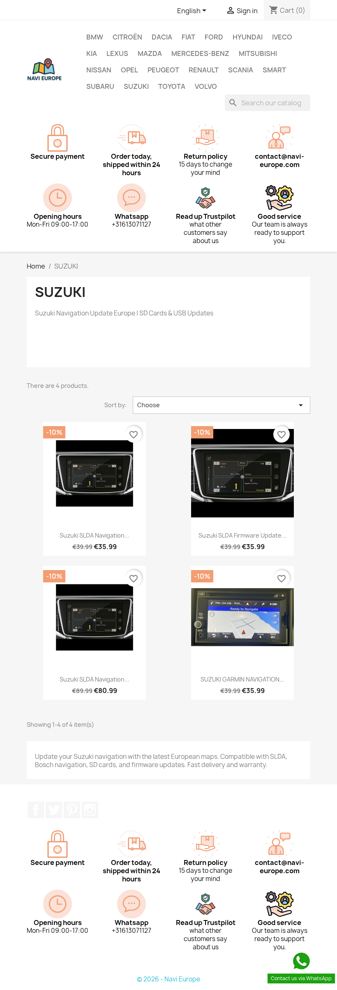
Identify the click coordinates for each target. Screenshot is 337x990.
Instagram (90, 810)
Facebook (36, 810)
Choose (221, 405)
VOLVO (206, 86)
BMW (94, 37)
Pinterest (72, 810)
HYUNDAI (248, 37)
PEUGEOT (163, 69)
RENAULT (204, 69)
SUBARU (100, 86)
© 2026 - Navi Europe (168, 979)
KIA (91, 53)
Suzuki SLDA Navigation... (94, 535)
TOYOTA (171, 86)
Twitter (54, 810)
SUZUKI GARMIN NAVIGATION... (242, 679)
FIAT (188, 37)
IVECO (282, 37)
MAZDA (150, 53)
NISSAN (98, 69)
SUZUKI (136, 86)
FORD (214, 37)
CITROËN (127, 37)
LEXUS (117, 53)
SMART (274, 69)
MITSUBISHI (258, 53)
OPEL (129, 69)
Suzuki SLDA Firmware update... (242, 535)
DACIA (162, 37)
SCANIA (240, 69)
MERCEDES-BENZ (200, 53)
